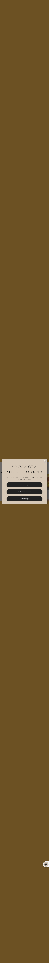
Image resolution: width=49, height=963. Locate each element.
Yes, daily (24, 485)
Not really (24, 499)
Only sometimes (24, 492)
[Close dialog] (45, 461)
